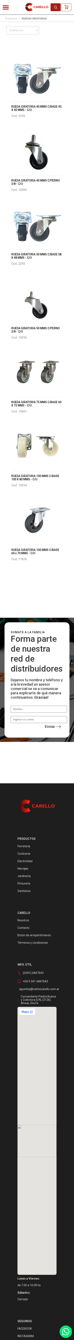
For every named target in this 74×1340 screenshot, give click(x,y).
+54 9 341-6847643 (35, 981)
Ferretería (23, 846)
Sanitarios (24, 891)
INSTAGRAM (25, 1336)
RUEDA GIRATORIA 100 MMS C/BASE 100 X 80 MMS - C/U (35, 477)
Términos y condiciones (32, 942)
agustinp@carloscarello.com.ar (39, 989)
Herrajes (22, 868)
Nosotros (23, 920)
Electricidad (24, 861)
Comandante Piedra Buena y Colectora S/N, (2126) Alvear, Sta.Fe (38, 1000)
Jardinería (24, 876)
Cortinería (23, 853)
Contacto (23, 927)
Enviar (50, 726)
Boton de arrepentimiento (34, 935)
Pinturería (23, 883)
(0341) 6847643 (33, 973)
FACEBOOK (24, 1328)
